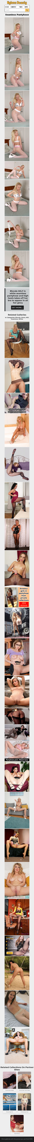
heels (23, 317)
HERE (31, 1139)
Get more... (17, 308)
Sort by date (13, 7)
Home (7, 7)
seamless (14, 319)
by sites (26, 7)
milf (27, 317)
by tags (21, 7)
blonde (18, 317)
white (21, 319)
